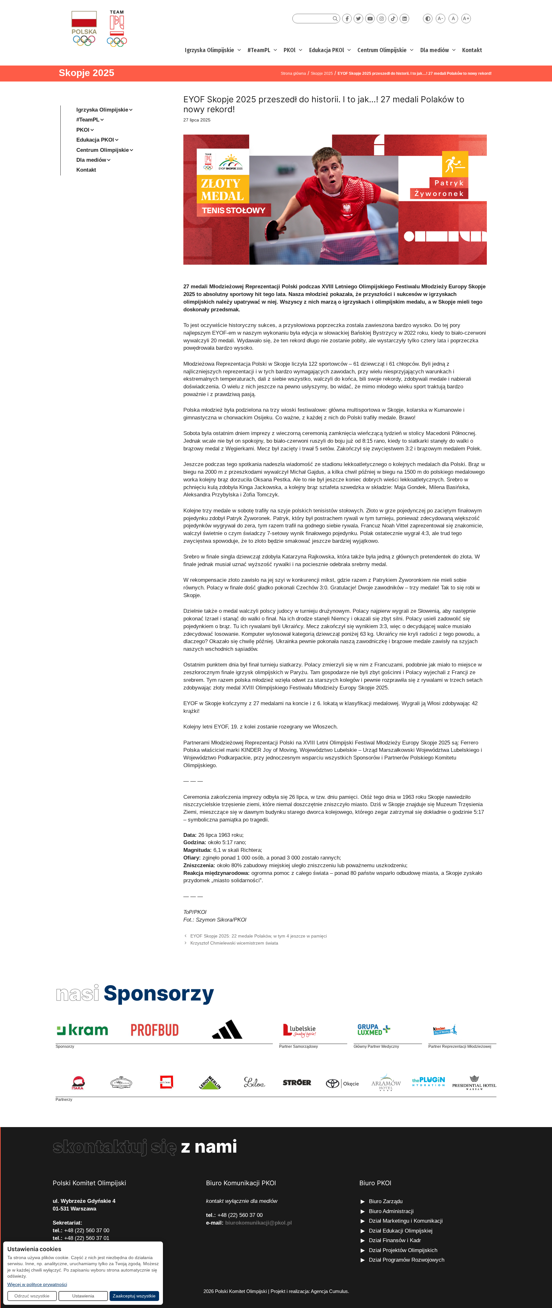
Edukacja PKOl (326, 50)
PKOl (289, 50)
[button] (238, 50)
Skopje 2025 (86, 72)
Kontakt (472, 50)
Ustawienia (83, 1295)
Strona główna (293, 73)
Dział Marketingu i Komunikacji (406, 1221)
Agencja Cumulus (329, 1291)
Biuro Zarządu (385, 1201)
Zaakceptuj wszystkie (134, 1295)
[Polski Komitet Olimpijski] (98, 28)
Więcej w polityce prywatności (37, 1284)
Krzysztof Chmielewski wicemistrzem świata (234, 943)
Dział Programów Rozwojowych (406, 1260)
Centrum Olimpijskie (382, 50)
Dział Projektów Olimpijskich (403, 1250)
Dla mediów (434, 50)
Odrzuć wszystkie (32, 1295)
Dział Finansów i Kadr (396, 1240)
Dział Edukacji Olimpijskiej (401, 1231)
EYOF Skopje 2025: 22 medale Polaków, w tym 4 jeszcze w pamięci (258, 935)
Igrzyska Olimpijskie (209, 50)
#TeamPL (259, 50)
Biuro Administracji (391, 1211)
